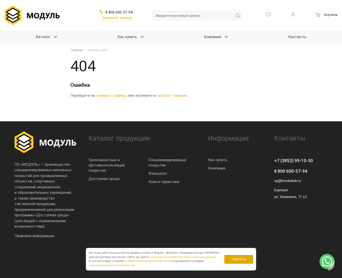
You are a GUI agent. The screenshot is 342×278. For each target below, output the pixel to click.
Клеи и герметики (163, 181)
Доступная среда (104, 178)
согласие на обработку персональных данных (183, 257)
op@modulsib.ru (287, 180)
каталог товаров (172, 95)
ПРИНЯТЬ (238, 259)
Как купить (218, 160)
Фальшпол (157, 173)
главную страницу (111, 95)
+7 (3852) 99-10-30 (293, 160)
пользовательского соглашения (112, 265)
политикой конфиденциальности (147, 261)
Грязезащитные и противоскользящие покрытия (107, 165)
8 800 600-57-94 (290, 171)
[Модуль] (32, 15)
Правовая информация (34, 236)
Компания (216, 168)
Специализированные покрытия (167, 162)
